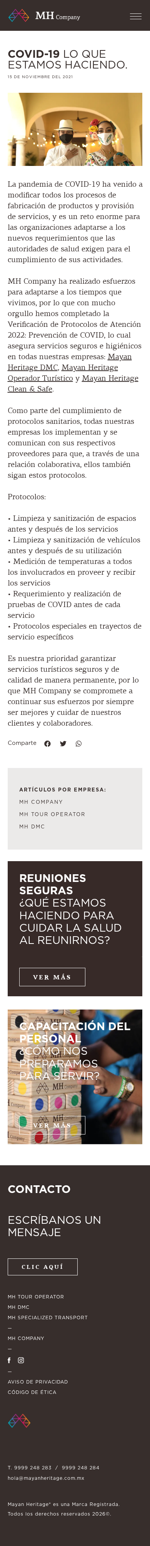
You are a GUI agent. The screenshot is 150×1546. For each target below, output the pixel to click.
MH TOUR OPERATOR (52, 814)
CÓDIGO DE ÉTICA (32, 1392)
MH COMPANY (41, 802)
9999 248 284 (81, 1468)
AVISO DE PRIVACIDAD (38, 1382)
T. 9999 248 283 (30, 1468)
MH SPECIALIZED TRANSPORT (48, 1317)
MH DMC (32, 827)
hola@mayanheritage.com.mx (46, 1478)
